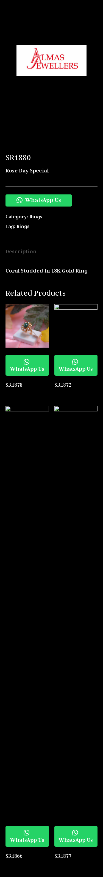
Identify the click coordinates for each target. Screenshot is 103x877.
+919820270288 (82, 34)
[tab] (51, 251)
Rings (35, 217)
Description (21, 251)
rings (22, 226)
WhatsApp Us (42, 200)
